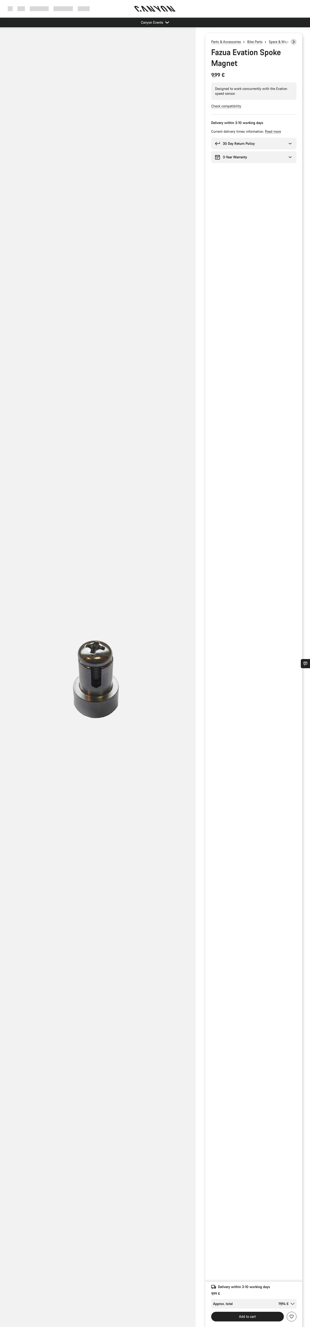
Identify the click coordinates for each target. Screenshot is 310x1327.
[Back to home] (155, 8)
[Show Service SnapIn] (305, 663)
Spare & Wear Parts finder (288, 41)
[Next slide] (293, 42)
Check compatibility (226, 106)
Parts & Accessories (226, 41)
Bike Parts (255, 41)
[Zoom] (98, 681)
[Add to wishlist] (291, 1316)
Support (84, 8)
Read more (273, 131)
